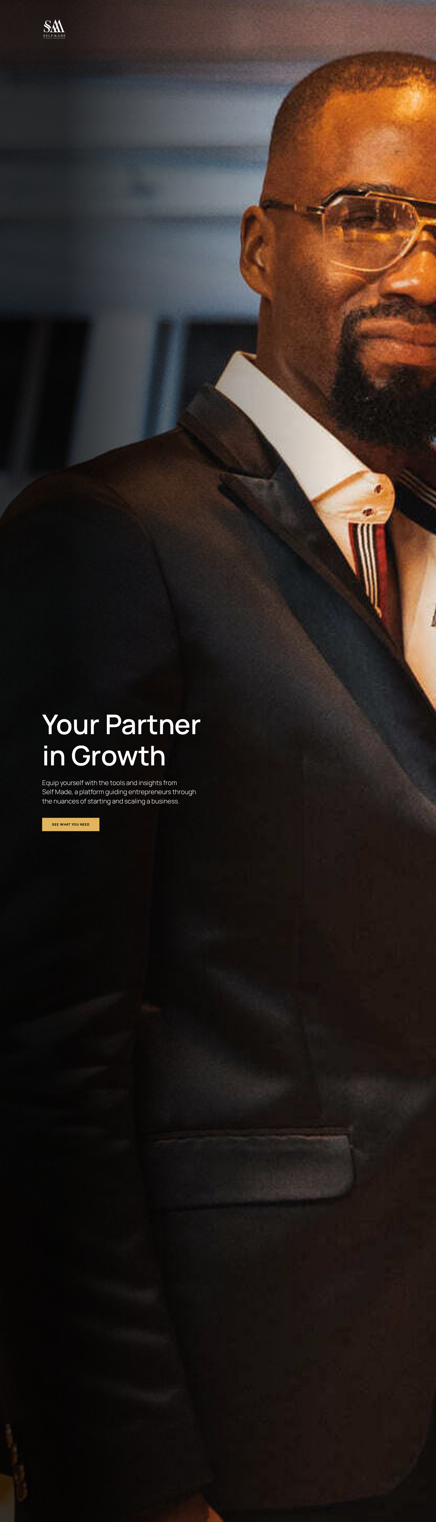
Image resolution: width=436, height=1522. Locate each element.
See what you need (71, 824)
